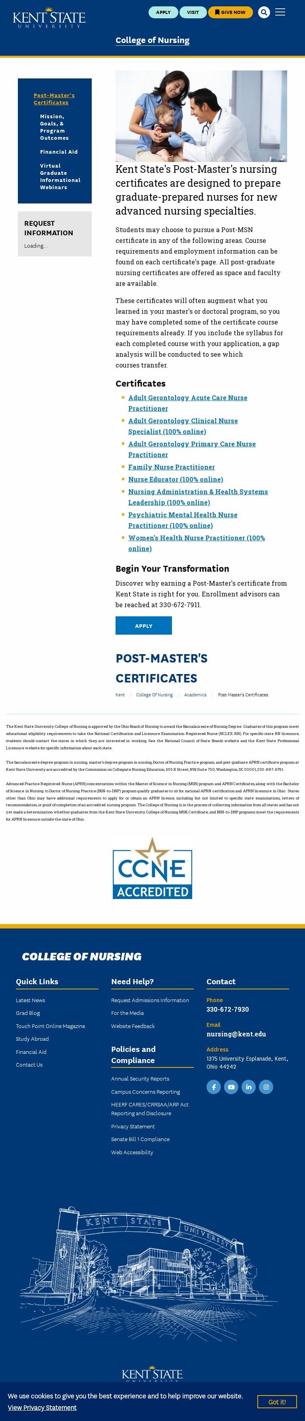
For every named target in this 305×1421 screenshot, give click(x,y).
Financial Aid (59, 151)
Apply (163, 12)
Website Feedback (133, 1025)
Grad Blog (28, 1012)
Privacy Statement (133, 1126)
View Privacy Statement (42, 1407)
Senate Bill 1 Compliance (140, 1138)
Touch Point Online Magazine (50, 1025)
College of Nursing (152, 39)
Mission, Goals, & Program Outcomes (54, 126)
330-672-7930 (228, 1009)
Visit (193, 12)
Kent (120, 694)
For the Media (127, 1012)
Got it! (277, 1401)
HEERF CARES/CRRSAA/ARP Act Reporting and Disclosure (150, 1108)
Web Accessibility (132, 1151)
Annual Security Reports (140, 1078)
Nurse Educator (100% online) (175, 479)
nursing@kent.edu (236, 1034)
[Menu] (280, 13)
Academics (195, 694)
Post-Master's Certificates (54, 98)
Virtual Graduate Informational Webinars (59, 176)
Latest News (30, 999)
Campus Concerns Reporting (145, 1091)
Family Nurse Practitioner (171, 467)
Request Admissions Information (150, 999)
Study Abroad (32, 1038)
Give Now (232, 12)
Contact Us (29, 1064)
